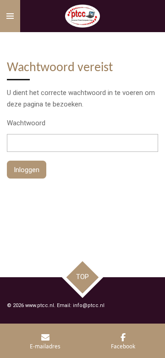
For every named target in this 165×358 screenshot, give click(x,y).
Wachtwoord (26, 123)
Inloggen (26, 170)
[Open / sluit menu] (10, 16)
